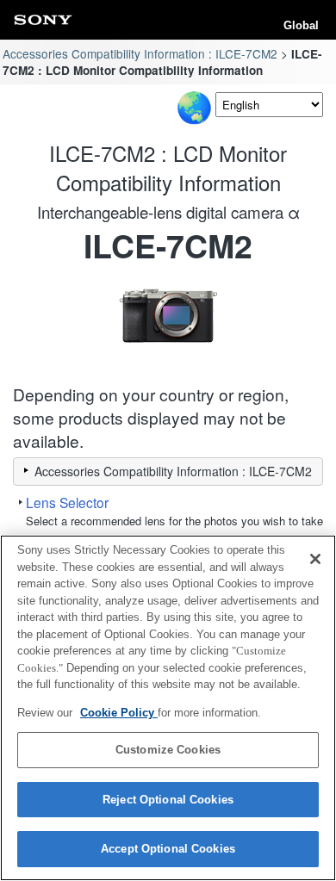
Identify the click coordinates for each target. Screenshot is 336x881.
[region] (168, 708)
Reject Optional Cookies (168, 799)
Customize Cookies (168, 749)
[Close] (315, 559)
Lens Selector (67, 502)
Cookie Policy (119, 712)
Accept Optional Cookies (168, 848)
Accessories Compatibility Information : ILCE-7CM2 (140, 53)
